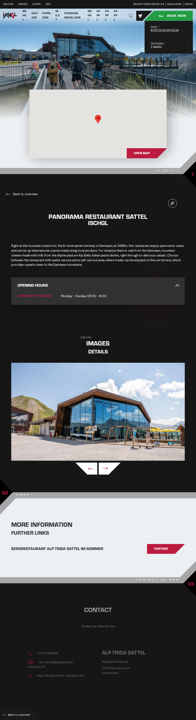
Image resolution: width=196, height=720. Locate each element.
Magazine (174, 4)
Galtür (8, 4)
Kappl (37, 4)
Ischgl (23, 4)
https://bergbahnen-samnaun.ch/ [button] (60, 675)
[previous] (86, 469)
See (48, 4)
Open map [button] (142, 153)
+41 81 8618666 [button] (47, 653)
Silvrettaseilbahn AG (148, 4)
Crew (189, 4)
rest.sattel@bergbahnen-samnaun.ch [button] (51, 664)
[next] (109, 469)
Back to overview (25, 194)
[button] (130, 16)
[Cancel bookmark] (172, 203)
